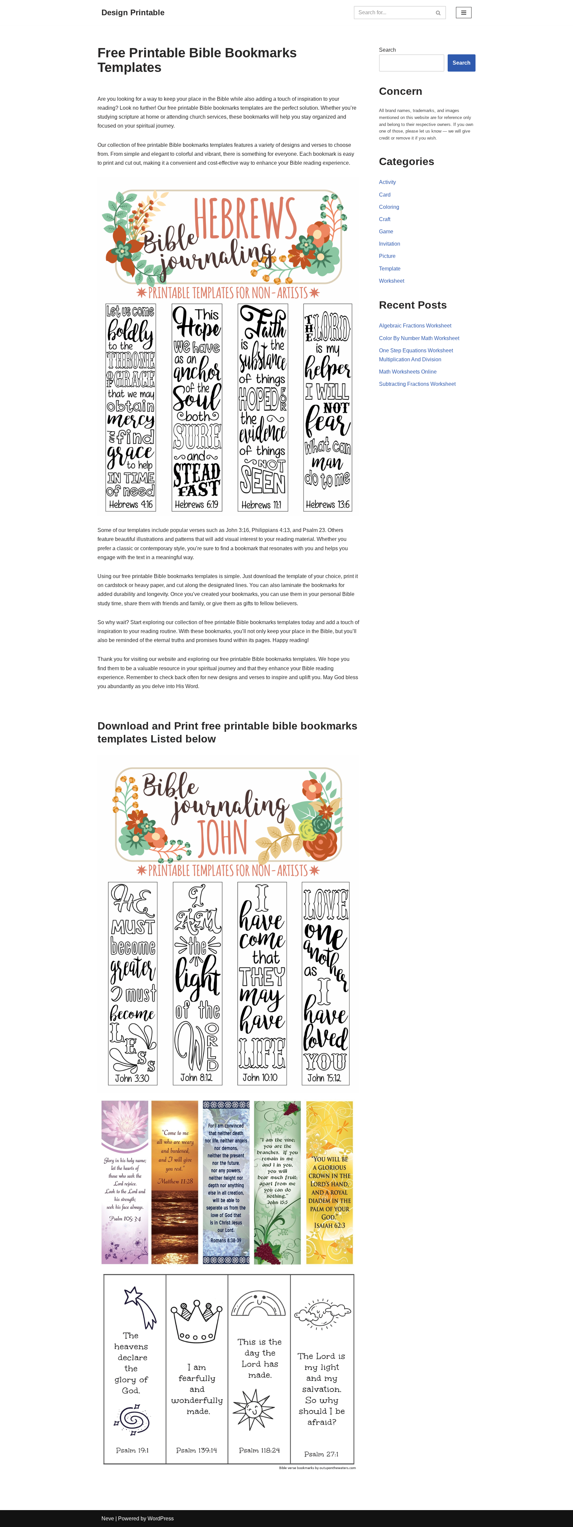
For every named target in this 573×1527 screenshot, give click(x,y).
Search (387, 50)
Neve (107, 1518)
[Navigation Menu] (464, 12)
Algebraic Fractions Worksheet (415, 325)
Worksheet (391, 281)
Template (390, 268)
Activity (387, 182)
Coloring (389, 207)
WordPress (161, 1518)
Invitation (389, 244)
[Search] (438, 12)
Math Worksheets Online (408, 372)
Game (386, 231)
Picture (387, 256)
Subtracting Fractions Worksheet (417, 384)
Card (385, 195)
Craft (384, 219)
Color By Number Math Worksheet (419, 338)
